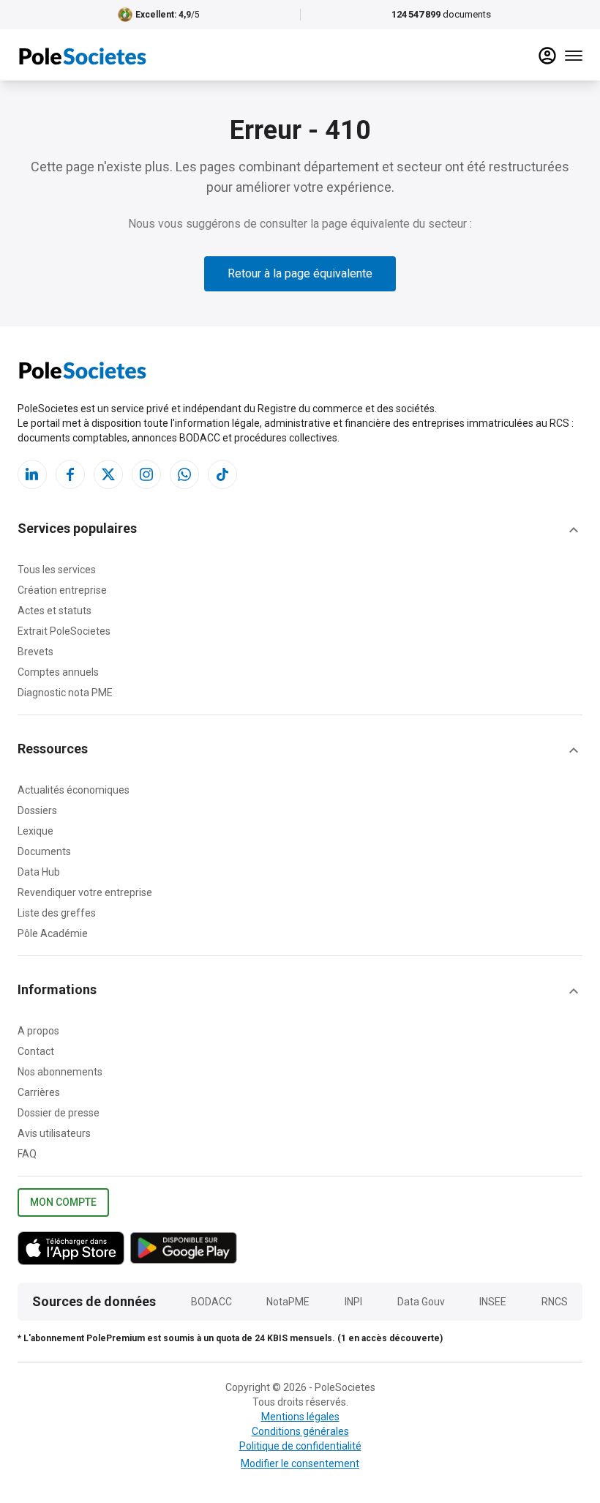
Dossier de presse (59, 1113)
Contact (36, 1051)
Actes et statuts (54, 610)
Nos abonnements (60, 1072)
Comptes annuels (58, 672)
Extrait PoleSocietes (64, 631)
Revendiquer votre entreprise (85, 892)
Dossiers (37, 810)
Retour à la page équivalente (300, 273)
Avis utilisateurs (54, 1133)
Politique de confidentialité (300, 1446)
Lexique (35, 831)
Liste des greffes (57, 913)
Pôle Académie (53, 933)
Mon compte (63, 1202)
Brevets (35, 651)
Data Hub (39, 872)
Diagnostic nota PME (65, 692)
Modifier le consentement (300, 1463)
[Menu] (573, 55)
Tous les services (57, 569)
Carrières (39, 1092)
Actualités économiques (74, 790)
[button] (300, 530)
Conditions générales (300, 1431)
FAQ (27, 1154)
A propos (38, 1031)
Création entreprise (62, 590)
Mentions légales (300, 1416)
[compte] (547, 55)
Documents (44, 851)
